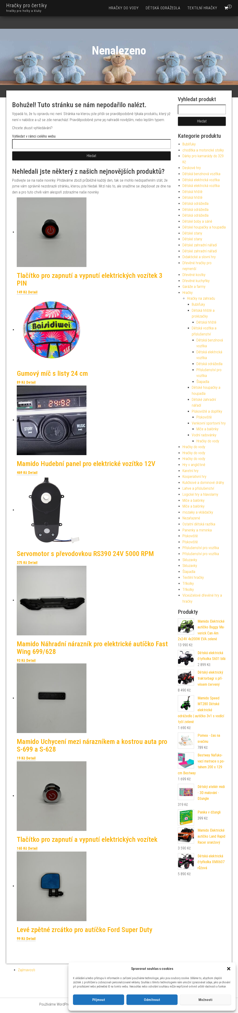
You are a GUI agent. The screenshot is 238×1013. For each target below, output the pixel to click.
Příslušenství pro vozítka (200, 548)
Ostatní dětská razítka (198, 524)
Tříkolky (188, 583)
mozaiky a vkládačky (197, 512)
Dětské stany (192, 233)
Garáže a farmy (193, 286)
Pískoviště (204, 417)
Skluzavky (189, 560)
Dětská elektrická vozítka (201, 180)
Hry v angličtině (193, 465)
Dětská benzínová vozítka (201, 174)
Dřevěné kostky (193, 275)
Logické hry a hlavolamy (200, 494)
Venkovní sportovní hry (209, 423)
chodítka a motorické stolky (203, 150)
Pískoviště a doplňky (207, 411)
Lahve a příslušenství (198, 488)
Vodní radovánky (204, 435)
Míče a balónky (207, 429)
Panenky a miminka (197, 530)
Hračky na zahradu (201, 298)
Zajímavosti (26, 970)
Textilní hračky (202, 8)
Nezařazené (191, 518)
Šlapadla (202, 381)
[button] (228, 968)
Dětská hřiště (192, 192)
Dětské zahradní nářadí (199, 245)
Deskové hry (191, 168)
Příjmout (98, 1000)
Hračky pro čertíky (26, 5)
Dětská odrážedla (163, 8)
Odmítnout (152, 1000)
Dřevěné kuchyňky (196, 281)
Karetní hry (190, 471)
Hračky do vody (124, 8)
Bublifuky (189, 144)
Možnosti (205, 1000)
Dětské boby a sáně (197, 221)
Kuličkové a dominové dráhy (203, 482)
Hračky (187, 292)
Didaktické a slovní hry (199, 257)
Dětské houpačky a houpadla (204, 227)
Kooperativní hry (194, 476)
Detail (32, 292)
